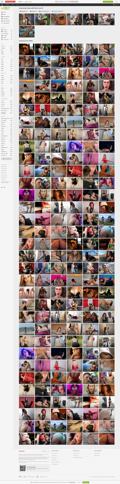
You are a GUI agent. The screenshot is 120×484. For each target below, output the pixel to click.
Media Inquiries (4, 170)
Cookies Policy (54, 459)
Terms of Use (3, 174)
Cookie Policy (72, 482)
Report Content (4, 168)
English (45, 451)
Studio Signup (3, 177)
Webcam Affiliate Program (77, 457)
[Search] (69, 2)
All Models (3, 179)
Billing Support (4, 166)
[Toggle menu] (2, 1)
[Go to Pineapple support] (37, 477)
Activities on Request (58, 11)
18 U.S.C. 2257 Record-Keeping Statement (5, 182)
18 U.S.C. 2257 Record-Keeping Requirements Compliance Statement (102, 476)
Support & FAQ (4, 164)
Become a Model (76, 453)
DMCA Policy (54, 457)
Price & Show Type (44, 11)
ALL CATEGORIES (7, 158)
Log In (116, 1)
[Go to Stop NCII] (43, 477)
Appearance (24, 11)
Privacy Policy (3, 172)
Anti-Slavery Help (55, 464)
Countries (33, 11)
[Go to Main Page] (10, 1)
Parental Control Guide (56, 462)
